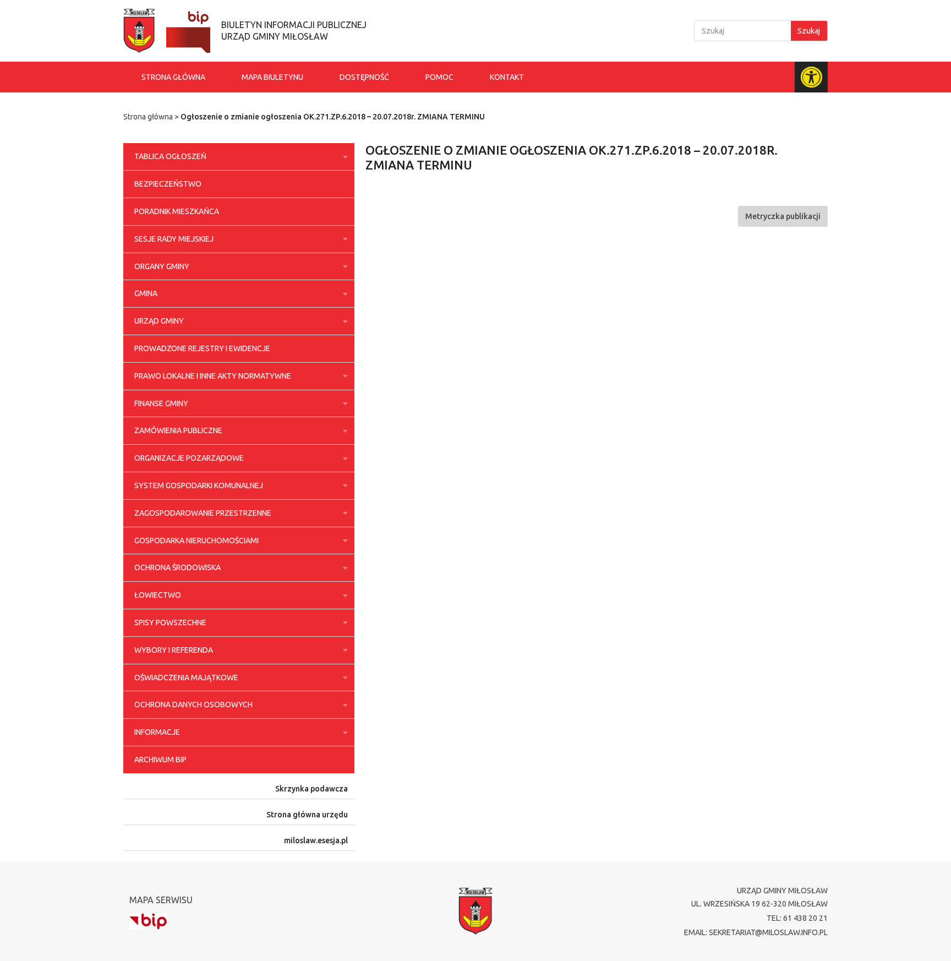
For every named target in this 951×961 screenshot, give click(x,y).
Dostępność (364, 77)
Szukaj (808, 30)
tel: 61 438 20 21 (797, 918)
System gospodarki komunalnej (198, 485)
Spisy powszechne (170, 622)
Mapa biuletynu (272, 77)
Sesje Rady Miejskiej (174, 238)
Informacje (157, 732)
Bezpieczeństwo (167, 183)
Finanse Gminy (161, 403)
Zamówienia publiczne (178, 430)
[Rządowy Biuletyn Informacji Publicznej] (148, 921)
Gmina (145, 293)
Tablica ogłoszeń (170, 156)
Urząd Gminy (159, 320)
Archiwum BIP (160, 759)
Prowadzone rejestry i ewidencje (202, 348)
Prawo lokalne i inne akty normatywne (212, 376)
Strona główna (173, 77)
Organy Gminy (161, 266)
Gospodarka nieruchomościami (196, 540)
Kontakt (507, 77)
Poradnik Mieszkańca (176, 211)
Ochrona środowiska (177, 567)
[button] (783, 216)
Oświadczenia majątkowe (186, 677)
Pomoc (439, 77)
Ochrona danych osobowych (193, 704)
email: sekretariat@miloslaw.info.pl (756, 932)
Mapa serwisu (161, 900)
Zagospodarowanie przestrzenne (202, 513)
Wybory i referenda (173, 650)
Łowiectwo (157, 595)
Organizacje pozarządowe (189, 458)
